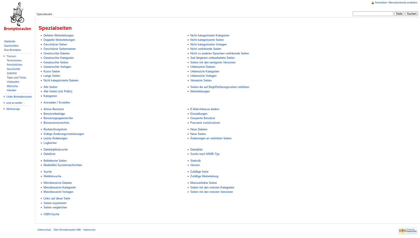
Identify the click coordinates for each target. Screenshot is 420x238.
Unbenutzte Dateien (202, 66)
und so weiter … (16, 102)
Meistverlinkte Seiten (203, 182)
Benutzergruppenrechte (58, 118)
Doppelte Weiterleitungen (59, 39)
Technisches (14, 60)
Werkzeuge (13, 109)
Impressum (89, 229)
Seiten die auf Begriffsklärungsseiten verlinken (219, 87)
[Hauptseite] (17, 17)
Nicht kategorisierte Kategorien (209, 35)
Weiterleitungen (200, 91)
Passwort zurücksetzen (205, 122)
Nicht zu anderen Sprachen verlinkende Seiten (219, 53)
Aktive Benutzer (54, 109)
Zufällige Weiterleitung (204, 176)
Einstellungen (198, 113)
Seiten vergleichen (55, 207)
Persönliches (14, 64)
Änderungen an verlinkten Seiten (210, 138)
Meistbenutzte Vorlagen (58, 191)
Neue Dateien (198, 129)
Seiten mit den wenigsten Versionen (213, 62)
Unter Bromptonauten (19, 96)
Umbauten (13, 81)
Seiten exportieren (55, 203)
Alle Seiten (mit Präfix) (58, 91)
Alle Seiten (50, 87)
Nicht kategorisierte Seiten (207, 39)
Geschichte (13, 69)
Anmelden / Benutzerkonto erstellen (396, 2)
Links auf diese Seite (57, 198)
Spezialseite (44, 14)
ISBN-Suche (51, 214)
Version (195, 165)
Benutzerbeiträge (54, 113)
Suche (48, 171)
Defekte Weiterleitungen (59, 35)
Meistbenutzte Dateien (58, 182)
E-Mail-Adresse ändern (204, 109)
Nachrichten (11, 45)
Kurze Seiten (52, 71)
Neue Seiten (198, 134)
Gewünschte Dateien (57, 53)
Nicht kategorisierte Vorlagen (208, 44)
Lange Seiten (52, 75)
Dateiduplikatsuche (56, 149)
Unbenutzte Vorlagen (203, 75)
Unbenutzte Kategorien (204, 71)
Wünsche (12, 86)
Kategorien (50, 96)
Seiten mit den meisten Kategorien (212, 187)
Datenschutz (44, 229)
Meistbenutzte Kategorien (60, 187)
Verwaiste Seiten (201, 80)
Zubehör (12, 73)
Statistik (195, 160)
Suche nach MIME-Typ (204, 154)
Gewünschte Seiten (56, 62)
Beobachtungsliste (55, 129)
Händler (11, 90)
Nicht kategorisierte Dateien (61, 80)
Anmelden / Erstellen (57, 102)
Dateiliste (49, 154)
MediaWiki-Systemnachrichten (63, 165)
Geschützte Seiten (55, 44)
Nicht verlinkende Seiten (205, 48)
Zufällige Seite (199, 171)
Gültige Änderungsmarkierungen (64, 134)
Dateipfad (196, 149)
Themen (11, 56)
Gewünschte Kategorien (59, 57)
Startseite (9, 41)
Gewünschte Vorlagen (57, 66)
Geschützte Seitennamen (60, 48)
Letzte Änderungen (55, 138)
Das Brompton (12, 50)
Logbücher (50, 143)
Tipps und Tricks (16, 77)
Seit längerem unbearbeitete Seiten (212, 57)
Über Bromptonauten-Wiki (67, 229)
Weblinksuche (52, 176)
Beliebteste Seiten (55, 160)
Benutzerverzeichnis (56, 122)
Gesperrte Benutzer (202, 118)
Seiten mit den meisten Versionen (211, 191)
